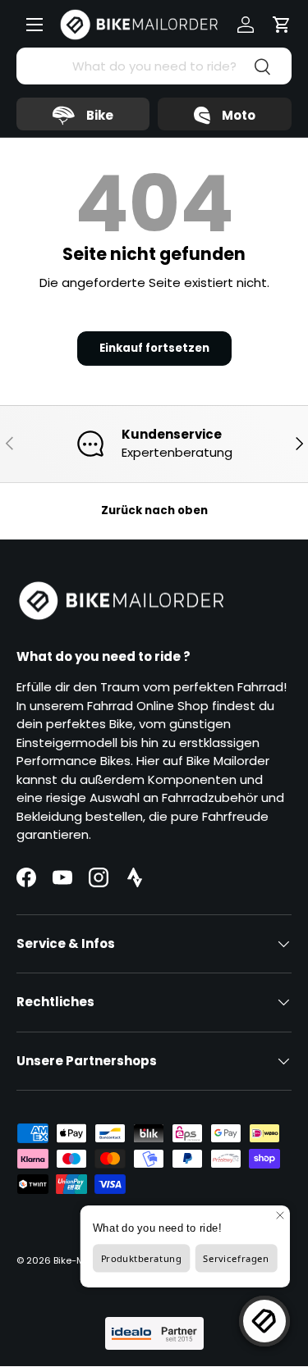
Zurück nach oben (154, 510)
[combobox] (154, 66)
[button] (282, 25)
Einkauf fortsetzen (154, 348)
